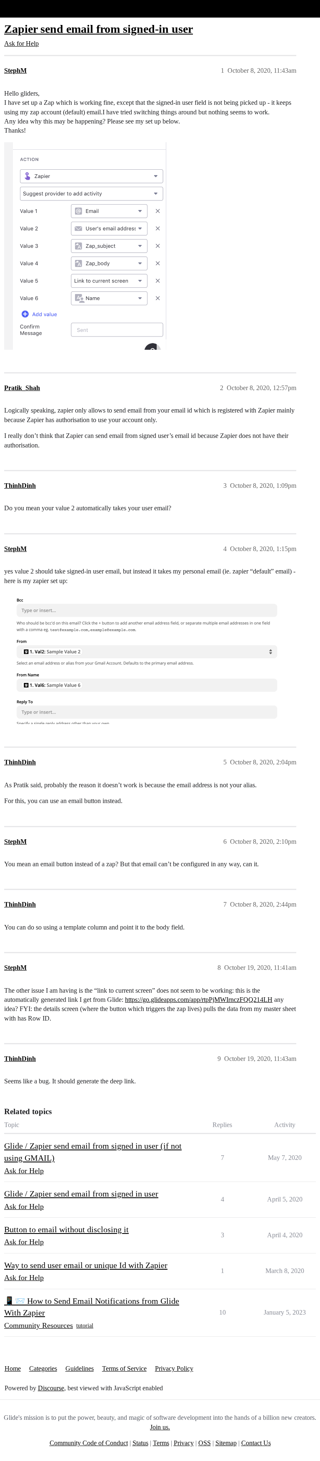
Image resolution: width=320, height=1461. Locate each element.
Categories (43, 1368)
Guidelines (79, 1368)
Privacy (184, 1442)
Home (13, 1368)
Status (140, 1442)
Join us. (160, 1427)
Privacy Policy (174, 1368)
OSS (204, 1442)
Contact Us (256, 1442)
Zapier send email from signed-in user (98, 28)
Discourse (51, 1388)
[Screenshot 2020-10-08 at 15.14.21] (148, 658)
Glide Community (28, 8)
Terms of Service (124, 1368)
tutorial (84, 1326)
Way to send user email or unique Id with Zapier (86, 1265)
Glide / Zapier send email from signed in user (81, 1193)
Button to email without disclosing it (66, 1229)
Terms (161, 1442)
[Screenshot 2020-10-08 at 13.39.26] (85, 246)
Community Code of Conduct (89, 1442)
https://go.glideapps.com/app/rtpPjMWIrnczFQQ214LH (198, 999)
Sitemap (226, 1442)
